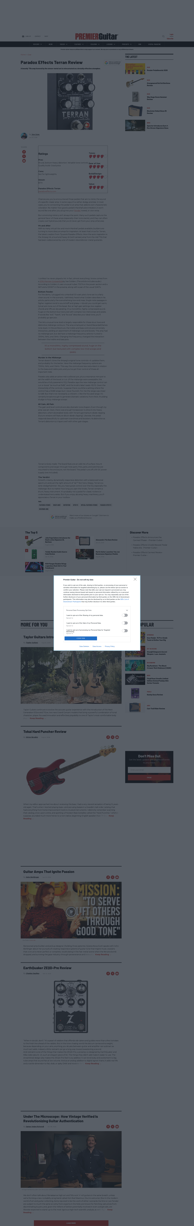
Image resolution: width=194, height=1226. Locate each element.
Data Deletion (84, 646)
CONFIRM (81, 638)
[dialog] (97, 613)
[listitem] (97, 610)
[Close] (136, 580)
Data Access (97, 646)
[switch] (125, 615)
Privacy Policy (110, 646)
